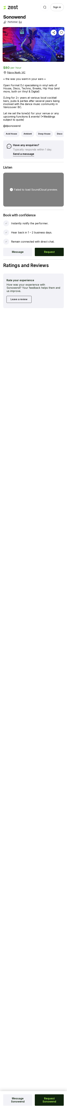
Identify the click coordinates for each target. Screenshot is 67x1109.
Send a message (23, 154)
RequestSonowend (49, 1100)
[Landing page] (10, 7)
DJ (20, 22)
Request (49, 251)
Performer (13, 22)
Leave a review (19, 299)
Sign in (57, 7)
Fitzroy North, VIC (16, 72)
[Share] (54, 33)
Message (18, 251)
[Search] (44, 7)
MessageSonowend (18, 1100)
